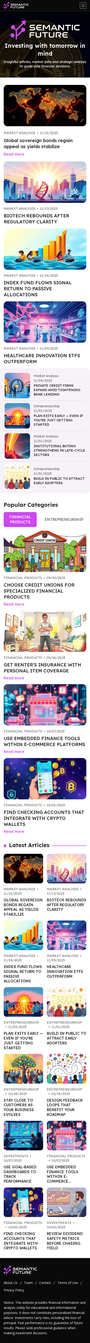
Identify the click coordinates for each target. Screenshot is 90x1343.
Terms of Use (67, 1282)
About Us (11, 1282)
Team (28, 1282)
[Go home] (18, 5)
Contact (45, 1282)
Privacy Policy (14, 1290)
